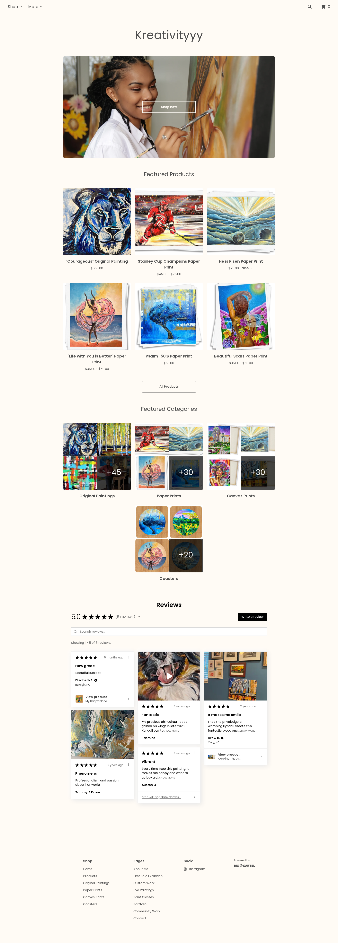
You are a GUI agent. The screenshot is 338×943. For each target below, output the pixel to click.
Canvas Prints (93, 897)
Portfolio (140, 904)
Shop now (169, 107)
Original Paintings (96, 883)
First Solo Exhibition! (148, 876)
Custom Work (144, 883)
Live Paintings (143, 890)
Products (90, 876)
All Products (169, 386)
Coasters (90, 904)
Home (87, 869)
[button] (139, 616)
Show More (171, 730)
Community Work (146, 911)
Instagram (197, 869)
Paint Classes (143, 897)
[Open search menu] (309, 7)
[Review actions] (128, 657)
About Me (140, 869)
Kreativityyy (169, 35)
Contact (139, 918)
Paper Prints (92, 890)
